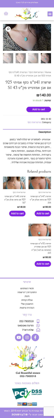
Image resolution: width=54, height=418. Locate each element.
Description (45, 132)
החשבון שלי (27, 304)
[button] (50, 13)
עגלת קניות (27, 300)
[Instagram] (27, 337)
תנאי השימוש (27, 288)
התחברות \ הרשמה (27, 292)
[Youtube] (18, 337)
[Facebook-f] (35, 337)
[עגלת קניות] (6, 13)
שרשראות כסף (36, 72)
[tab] (27, 132)
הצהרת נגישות (27, 308)
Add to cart (38, 109)
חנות (27, 296)
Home (48, 72)
